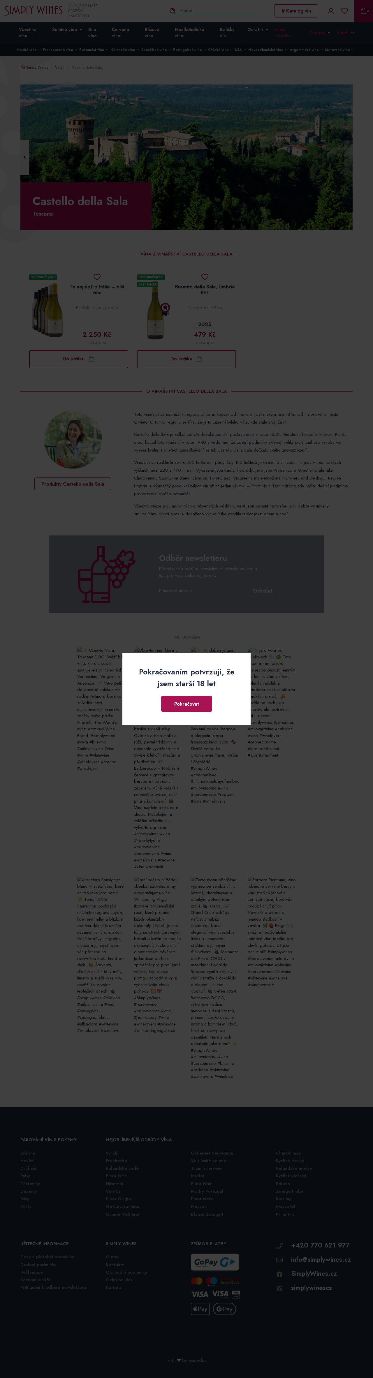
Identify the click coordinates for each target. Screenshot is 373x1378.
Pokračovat (186, 703)
